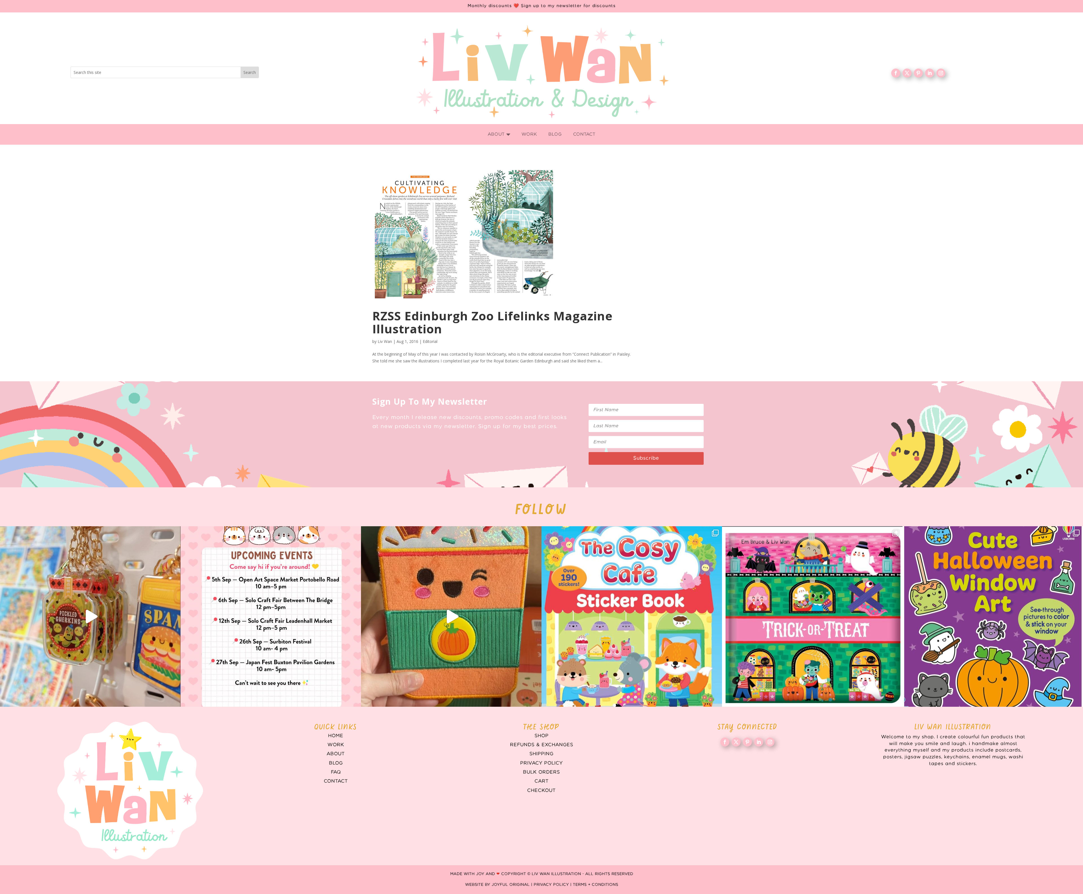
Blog (336, 763)
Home (335, 736)
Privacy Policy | (553, 885)
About (336, 754)
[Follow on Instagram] (940, 73)
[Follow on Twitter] (907, 73)
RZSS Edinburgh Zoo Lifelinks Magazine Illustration (492, 322)
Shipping (541, 754)
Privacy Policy (541, 763)
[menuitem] (499, 134)
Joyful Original (511, 885)
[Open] (90, 616)
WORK (335, 745)
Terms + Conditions (595, 885)
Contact (336, 781)
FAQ (336, 772)
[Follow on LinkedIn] (929, 73)
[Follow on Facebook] (895, 73)
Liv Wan (385, 341)
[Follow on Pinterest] (918, 73)
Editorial (430, 341)
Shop (541, 736)
